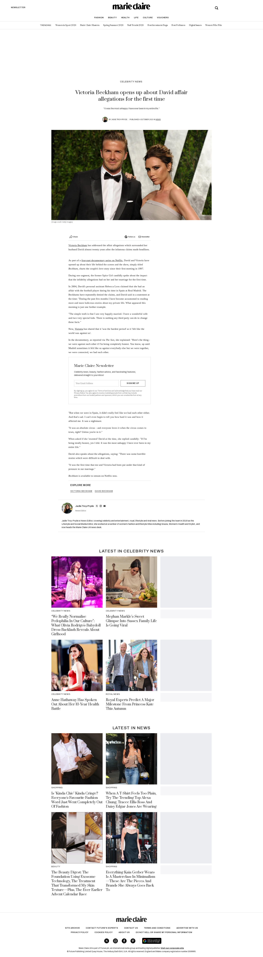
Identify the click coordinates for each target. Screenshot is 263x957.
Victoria (79, 329)
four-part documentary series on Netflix (102, 260)
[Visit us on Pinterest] (133, 940)
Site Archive (72, 928)
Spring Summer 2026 (113, 25)
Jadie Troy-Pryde (119, 119)
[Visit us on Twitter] (106, 940)
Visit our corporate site (172, 948)
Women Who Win (213, 25)
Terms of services (105, 391)
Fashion (99, 18)
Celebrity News (131, 81)
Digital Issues (195, 25)
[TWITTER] (96, 506)
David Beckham (104, 491)
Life (136, 18)
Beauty (112, 18)
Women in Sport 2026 (65, 25)
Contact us (131, 928)
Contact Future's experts (102, 928)
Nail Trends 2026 (135, 25)
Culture (148, 18)
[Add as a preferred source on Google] (169, 941)
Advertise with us (187, 928)
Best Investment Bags (158, 25)
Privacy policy (79, 932)
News (158, 119)
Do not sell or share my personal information (164, 932)
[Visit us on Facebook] (124, 940)
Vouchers (163, 18)
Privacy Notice (79, 393)
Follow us (131, 237)
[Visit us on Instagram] (115, 940)
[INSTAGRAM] (100, 506)
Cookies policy (104, 932)
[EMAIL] (104, 506)
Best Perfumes (178, 25)
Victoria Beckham (77, 245)
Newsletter (146, 237)
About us (124, 932)
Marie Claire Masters (89, 25)
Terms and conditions (157, 928)
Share (75, 237)
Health (125, 18)
